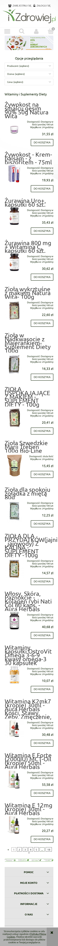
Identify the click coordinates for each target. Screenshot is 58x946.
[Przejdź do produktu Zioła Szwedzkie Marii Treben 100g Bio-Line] (14, 465)
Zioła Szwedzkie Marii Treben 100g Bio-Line (26, 446)
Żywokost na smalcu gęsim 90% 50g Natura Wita (26, 110)
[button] (7, 31)
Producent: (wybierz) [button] (18, 65)
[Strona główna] (29, 16)
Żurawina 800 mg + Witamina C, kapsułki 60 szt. (28, 246)
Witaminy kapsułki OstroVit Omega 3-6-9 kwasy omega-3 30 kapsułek (28, 655)
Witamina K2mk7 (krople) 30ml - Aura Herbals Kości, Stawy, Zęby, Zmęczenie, (28, 709)
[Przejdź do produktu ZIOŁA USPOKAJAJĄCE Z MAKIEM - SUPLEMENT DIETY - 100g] (14, 418)
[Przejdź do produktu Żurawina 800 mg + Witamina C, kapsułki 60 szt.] (14, 262)
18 (48, 849)
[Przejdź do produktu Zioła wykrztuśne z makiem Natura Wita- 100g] (14, 310)
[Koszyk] (50, 31)
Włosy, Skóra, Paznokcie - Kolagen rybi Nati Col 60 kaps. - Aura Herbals (28, 601)
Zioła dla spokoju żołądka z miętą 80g (27, 493)
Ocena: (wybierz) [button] (16, 73)
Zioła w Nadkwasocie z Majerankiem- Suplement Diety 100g (28, 343)
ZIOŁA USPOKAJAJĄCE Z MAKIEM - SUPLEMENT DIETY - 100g (27, 396)
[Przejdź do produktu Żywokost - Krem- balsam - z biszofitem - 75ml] (14, 174)
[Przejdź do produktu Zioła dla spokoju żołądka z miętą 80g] (14, 511)
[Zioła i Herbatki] (29, 42)
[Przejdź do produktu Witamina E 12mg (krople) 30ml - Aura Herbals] (14, 824)
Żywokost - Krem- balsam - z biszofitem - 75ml (28, 158)
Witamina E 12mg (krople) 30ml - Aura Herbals (28, 809)
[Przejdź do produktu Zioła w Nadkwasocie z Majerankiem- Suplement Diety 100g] (14, 364)
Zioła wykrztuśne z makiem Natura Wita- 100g (28, 292)
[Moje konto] (36, 31)
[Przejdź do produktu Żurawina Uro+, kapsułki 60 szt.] (14, 216)
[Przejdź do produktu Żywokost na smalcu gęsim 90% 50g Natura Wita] (14, 130)
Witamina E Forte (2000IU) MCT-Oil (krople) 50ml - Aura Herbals (28, 761)
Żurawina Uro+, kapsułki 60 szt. (25, 202)
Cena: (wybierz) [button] (15, 81)
